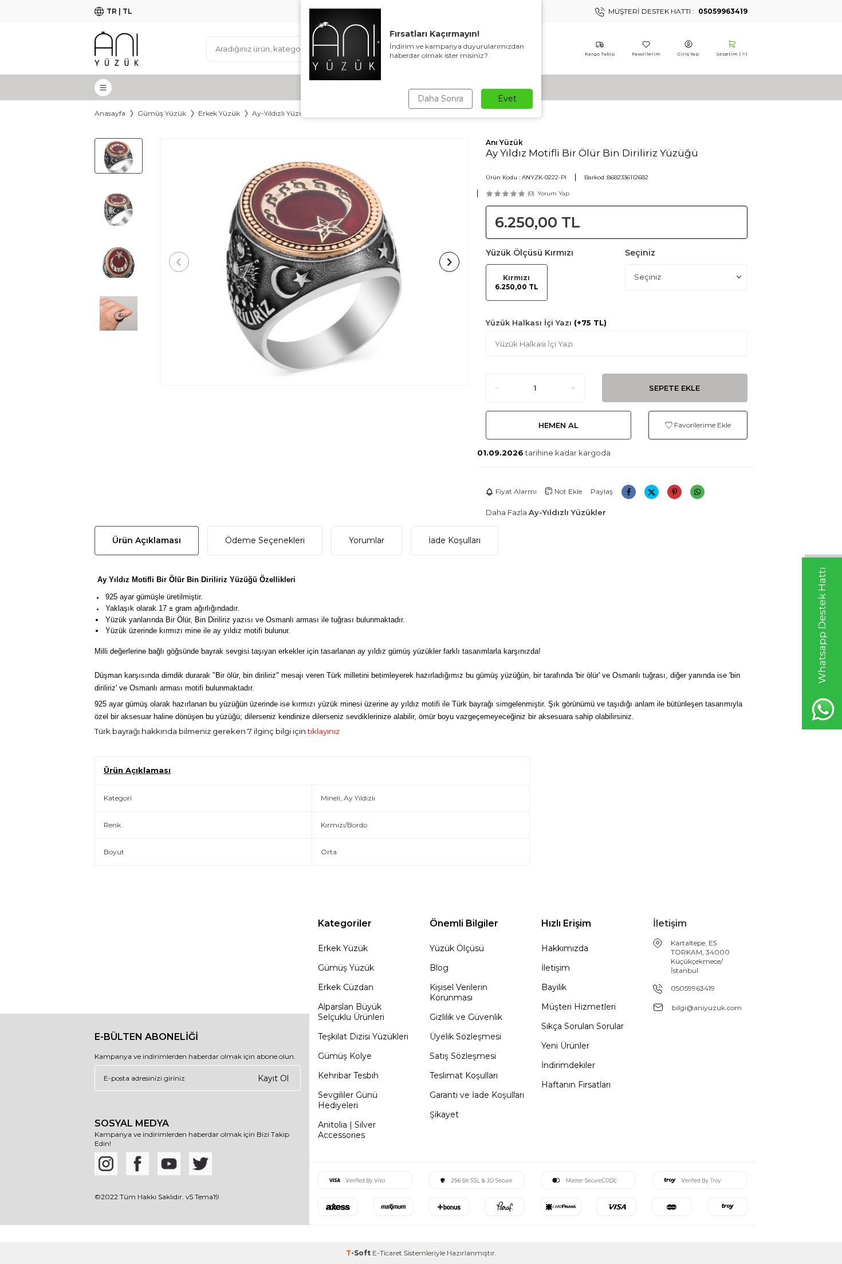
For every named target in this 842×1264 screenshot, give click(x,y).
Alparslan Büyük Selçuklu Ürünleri (351, 1012)
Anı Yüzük (504, 142)
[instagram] (106, 1163)
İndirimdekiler (568, 1065)
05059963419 (693, 988)
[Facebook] (137, 1163)
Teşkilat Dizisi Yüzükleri (363, 1036)
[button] (179, 262)
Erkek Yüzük (219, 113)
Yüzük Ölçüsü (457, 948)
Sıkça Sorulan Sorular (582, 1026)
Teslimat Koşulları (464, 1075)
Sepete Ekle (674, 387)
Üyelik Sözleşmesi (465, 1036)
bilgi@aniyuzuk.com (707, 1007)
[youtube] (169, 1163)
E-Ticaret (387, 1253)
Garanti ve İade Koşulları (477, 1095)
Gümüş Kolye (345, 1056)
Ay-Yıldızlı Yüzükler (284, 113)
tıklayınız (323, 731)
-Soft (359, 1253)
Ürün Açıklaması (146, 540)
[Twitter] (200, 1163)
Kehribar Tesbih (348, 1075)
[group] (314, 262)
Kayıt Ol (273, 1078)
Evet (507, 98)
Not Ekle (567, 491)
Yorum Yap (553, 193)
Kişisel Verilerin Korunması (458, 992)
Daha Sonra (440, 98)
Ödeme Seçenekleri (265, 540)
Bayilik (553, 987)
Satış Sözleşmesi (463, 1056)
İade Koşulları (454, 540)
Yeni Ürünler (565, 1046)
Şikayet (444, 1114)
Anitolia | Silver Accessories (347, 1130)
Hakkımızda (564, 948)
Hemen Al (558, 425)
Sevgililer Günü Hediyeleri (347, 1100)
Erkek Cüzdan (345, 987)
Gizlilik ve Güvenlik (466, 1017)
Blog (439, 968)
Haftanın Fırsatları (576, 1084)
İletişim (555, 968)
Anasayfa (110, 113)
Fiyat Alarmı (516, 491)
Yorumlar (366, 540)
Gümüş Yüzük (161, 113)
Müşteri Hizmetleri (578, 1007)
